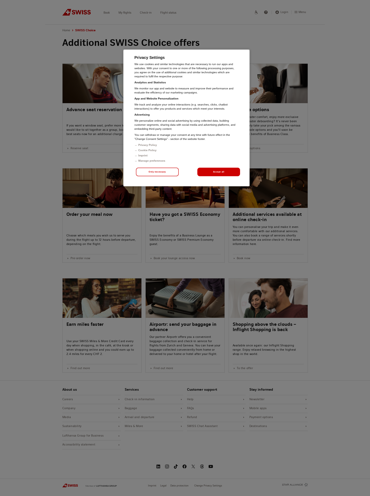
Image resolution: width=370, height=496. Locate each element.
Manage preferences (151, 160)
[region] (186, 118)
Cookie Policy (147, 150)
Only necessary (157, 172)
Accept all (218, 172)
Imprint (143, 155)
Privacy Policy (147, 144)
